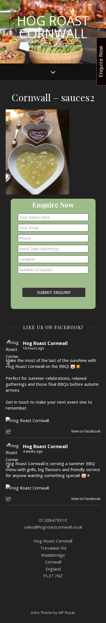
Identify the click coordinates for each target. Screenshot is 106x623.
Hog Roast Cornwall (53, 27)
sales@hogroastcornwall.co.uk (53, 527)
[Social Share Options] (9, 431)
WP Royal (66, 612)
